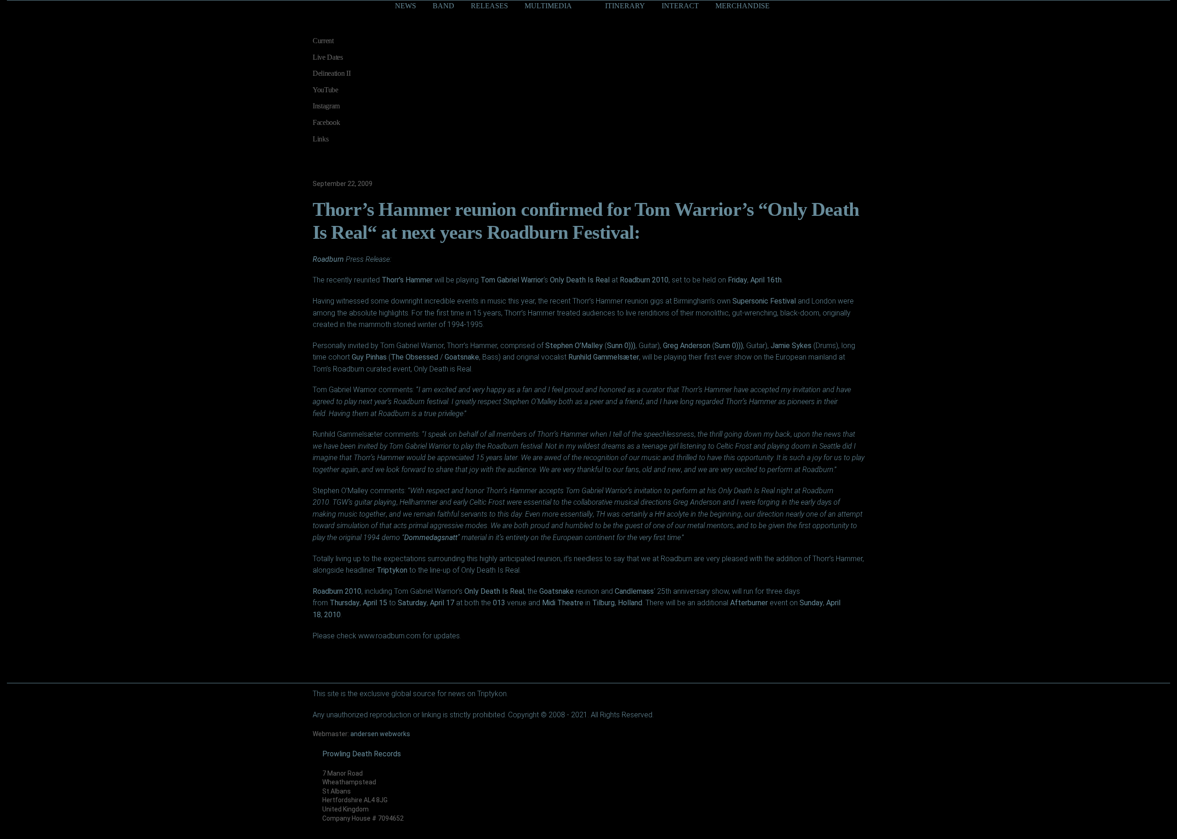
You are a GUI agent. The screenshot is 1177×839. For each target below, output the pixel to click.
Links (320, 139)
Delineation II (332, 73)
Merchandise (742, 6)
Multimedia (548, 6)
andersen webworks (380, 734)
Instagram (326, 106)
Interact (680, 6)
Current (323, 41)
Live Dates (328, 57)
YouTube (325, 90)
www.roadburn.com (389, 635)
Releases (489, 6)
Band (443, 6)
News (405, 6)
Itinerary (625, 6)
